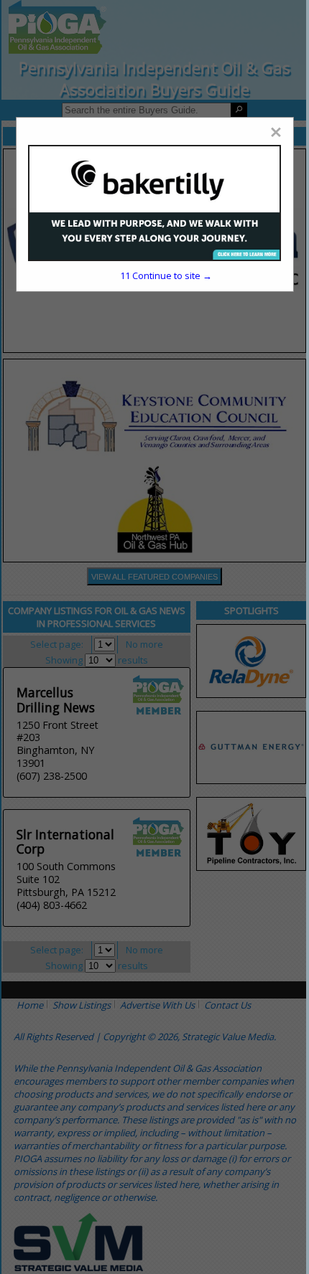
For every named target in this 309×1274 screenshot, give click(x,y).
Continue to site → (166, 275)
